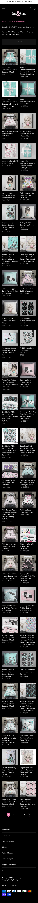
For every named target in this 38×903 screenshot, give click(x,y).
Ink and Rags (18, 878)
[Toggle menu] (3, 8)
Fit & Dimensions (8, 841)
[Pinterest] (15, 885)
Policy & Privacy (7, 853)
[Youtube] (8, 885)
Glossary (5, 847)
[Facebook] (5, 885)
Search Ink (6, 830)
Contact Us (6, 835)
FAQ (3, 870)
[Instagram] (12, 885)
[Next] (29, 815)
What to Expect (7, 859)
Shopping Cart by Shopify (10, 880)
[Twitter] (2, 885)
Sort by (19, 42)
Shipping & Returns (9, 865)
